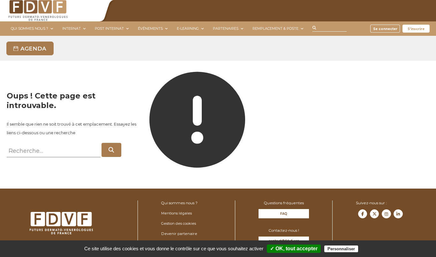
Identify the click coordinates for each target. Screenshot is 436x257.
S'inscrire (416, 29)
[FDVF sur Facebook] (362, 213)
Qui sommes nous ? (29, 28)
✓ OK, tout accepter (294, 248)
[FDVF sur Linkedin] (398, 213)
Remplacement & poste (275, 28)
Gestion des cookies (178, 223)
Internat (71, 28)
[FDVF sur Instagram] (386, 213)
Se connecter (385, 29)
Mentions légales (176, 213)
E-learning (188, 28)
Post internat (109, 28)
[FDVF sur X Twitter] (374, 213)
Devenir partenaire (179, 233)
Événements (150, 28)
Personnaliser (341, 248)
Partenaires (225, 28)
